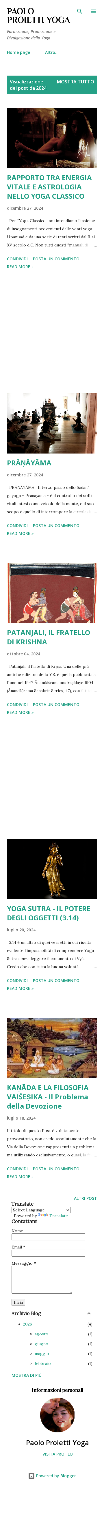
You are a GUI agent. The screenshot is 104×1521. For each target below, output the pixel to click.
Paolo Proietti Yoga (57, 1442)
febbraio (43, 1363)
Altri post (85, 1198)
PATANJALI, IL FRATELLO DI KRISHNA (48, 637)
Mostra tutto (75, 81)
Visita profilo (57, 1454)
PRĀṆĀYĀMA (29, 462)
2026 (27, 1324)
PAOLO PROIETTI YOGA (38, 15)
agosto (41, 1334)
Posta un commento (56, 259)
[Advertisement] (52, 332)
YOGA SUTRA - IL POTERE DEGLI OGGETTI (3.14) (48, 913)
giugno (41, 1343)
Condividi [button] (17, 259)
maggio (42, 1353)
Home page (18, 52)
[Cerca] (79, 10)
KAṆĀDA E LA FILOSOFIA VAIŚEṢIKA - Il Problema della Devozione (48, 1097)
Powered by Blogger (55, 1475)
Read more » (20, 266)
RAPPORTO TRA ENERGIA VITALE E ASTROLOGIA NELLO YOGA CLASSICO (49, 187)
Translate (58, 1215)
